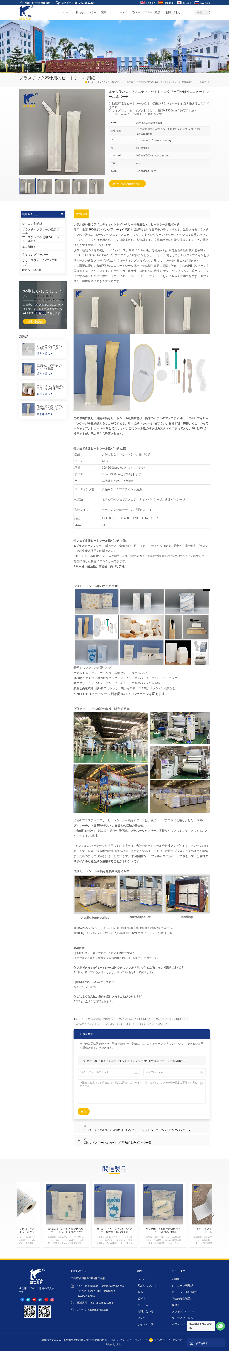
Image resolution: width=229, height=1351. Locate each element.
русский (205, 2)
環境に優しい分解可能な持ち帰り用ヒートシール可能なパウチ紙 (65, 1230)
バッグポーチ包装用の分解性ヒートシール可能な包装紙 (163, 1230)
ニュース (120, 12)
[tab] (81, 213)
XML (113, 1339)
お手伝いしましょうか (43, 293)
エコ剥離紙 (29, 246)
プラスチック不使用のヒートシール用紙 (115, 82)
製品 (104, 12)
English (150, 2)
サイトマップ (145, 1324)
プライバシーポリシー (132, 1339)
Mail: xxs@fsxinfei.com (37, 2)
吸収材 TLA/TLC (32, 269)
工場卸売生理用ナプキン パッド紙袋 (50, 367)
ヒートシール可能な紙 (185, 1291)
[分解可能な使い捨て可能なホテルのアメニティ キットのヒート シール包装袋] (28, 409)
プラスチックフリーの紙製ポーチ (40, 231)
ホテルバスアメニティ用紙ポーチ (170, 1019)
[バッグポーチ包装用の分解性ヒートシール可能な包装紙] (163, 1204)
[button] (213, 1214)
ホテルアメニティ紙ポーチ (88, 1024)
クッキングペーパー (35, 254)
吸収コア (177, 1304)
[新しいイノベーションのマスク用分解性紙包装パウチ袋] (114, 1204)
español (169, 2)
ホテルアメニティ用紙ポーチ (101, 1019)
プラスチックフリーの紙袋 (145, 12)
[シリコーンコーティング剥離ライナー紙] (28, 349)
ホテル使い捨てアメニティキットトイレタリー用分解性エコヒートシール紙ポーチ (136, 1060)
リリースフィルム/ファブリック (40, 262)
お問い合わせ (173, 12)
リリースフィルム (182, 1317)
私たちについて (84, 12)
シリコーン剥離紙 (182, 1285)
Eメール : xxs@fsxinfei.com (92, 1309)
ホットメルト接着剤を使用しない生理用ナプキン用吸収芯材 (50, 387)
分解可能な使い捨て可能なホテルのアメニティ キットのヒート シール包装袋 (50, 407)
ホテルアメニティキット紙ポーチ (119, 1024)
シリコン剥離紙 (32, 223)
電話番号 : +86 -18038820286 (78, 2)
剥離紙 (176, 1279)
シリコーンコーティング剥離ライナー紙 (50, 347)
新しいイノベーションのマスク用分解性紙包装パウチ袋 (114, 1230)
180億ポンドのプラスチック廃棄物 (111, 229)
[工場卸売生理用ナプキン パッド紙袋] (28, 369)
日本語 (187, 2)
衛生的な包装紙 (181, 1298)
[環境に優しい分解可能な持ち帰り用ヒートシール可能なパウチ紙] (66, 1204)
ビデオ (141, 1298)
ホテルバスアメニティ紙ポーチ (153, 1024)
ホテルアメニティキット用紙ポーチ (134, 1019)
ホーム (66, 12)
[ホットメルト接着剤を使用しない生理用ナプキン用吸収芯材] (28, 389)
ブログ (141, 1317)
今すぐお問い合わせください (129, 183)
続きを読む (44, 353)
